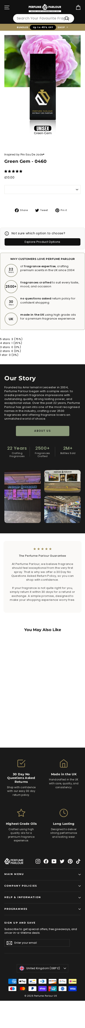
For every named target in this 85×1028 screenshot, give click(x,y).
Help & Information (22, 897)
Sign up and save (20, 922)
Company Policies (20, 885)
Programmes (15, 909)
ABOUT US (42, 431)
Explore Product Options (42, 242)
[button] (13, 171)
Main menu (14, 874)
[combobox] (43, 18)
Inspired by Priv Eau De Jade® (24, 154)
